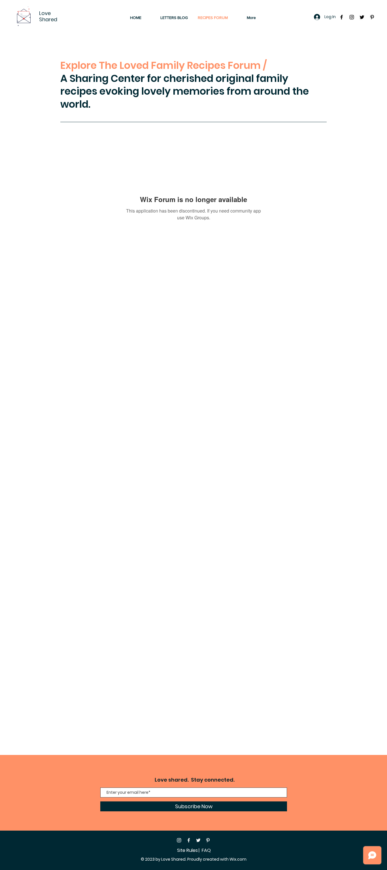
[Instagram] (179, 840)
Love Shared (48, 16)
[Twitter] (198, 840)
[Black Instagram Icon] (352, 17)
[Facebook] (189, 840)
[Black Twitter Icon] (362, 17)
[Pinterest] (208, 840)
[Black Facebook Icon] (342, 17)
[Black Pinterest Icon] (372, 17)
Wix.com (237, 859)
